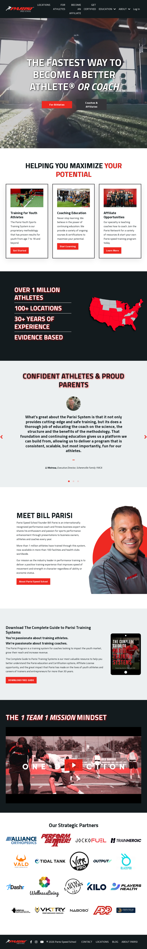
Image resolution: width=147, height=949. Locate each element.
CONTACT (86, 942)
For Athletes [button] (56, 105)
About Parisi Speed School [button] (33, 581)
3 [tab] (78, 481)
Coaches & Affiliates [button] (91, 105)
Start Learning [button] (68, 246)
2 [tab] (73, 481)
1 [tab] (68, 481)
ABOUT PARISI (130, 942)
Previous (1, 436)
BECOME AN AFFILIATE (75, 9)
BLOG (115, 942)
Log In (136, 9)
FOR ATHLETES (59, 7)
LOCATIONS (43, 5)
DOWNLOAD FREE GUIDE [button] (21, 680)
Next (145, 436)
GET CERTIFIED (90, 7)
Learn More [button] (112, 250)
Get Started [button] (19, 250)
